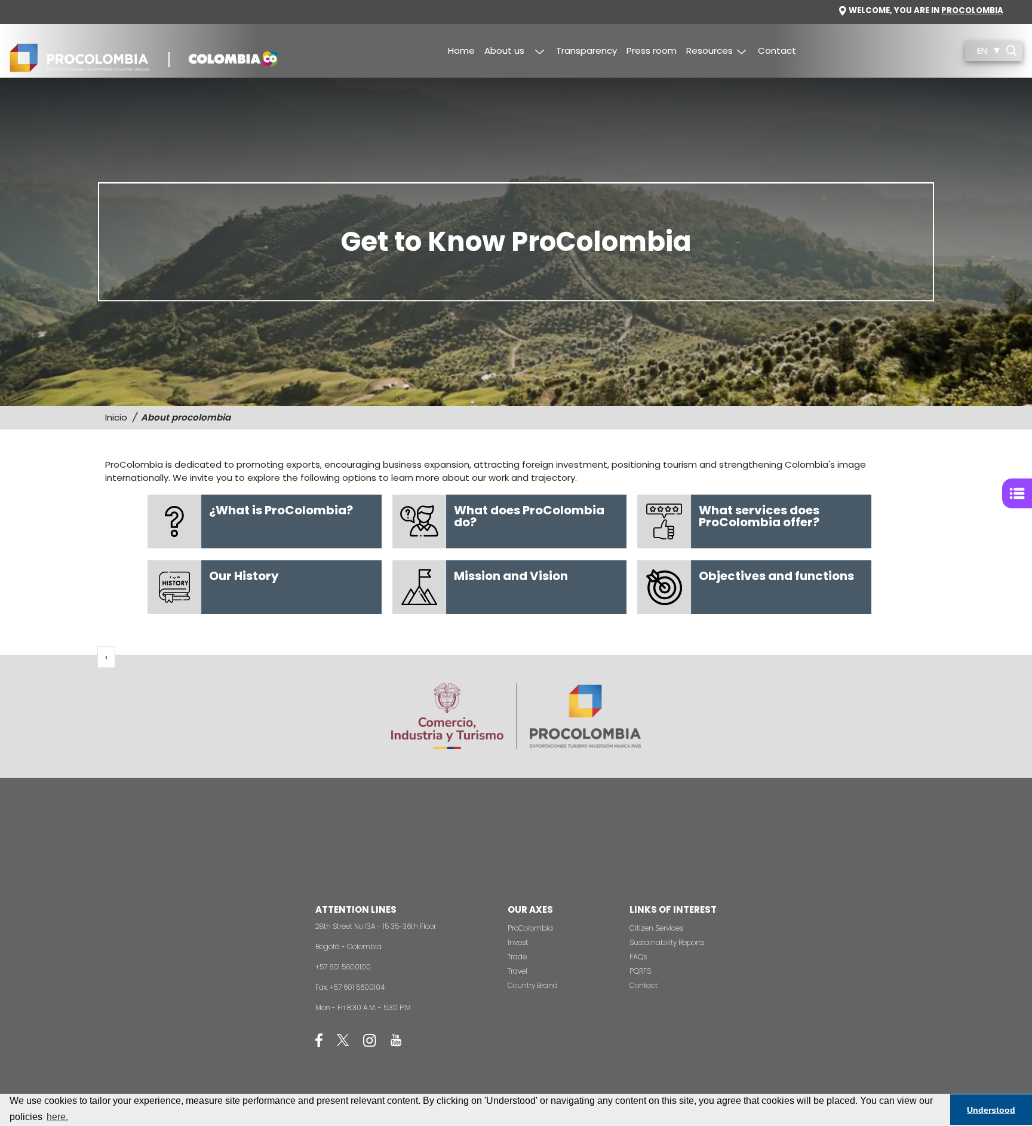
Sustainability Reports (666, 942)
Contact (777, 50)
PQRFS (640, 971)
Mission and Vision (511, 575)
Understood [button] (991, 1110)
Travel (517, 971)
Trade (517, 957)
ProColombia (530, 928)
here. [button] (57, 1117)
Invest (518, 942)
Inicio (116, 417)
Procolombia (972, 10)
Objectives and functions (776, 575)
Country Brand (533, 985)
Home (461, 50)
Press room (651, 50)
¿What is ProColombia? (281, 510)
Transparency (586, 50)
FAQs (638, 957)
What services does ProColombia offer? (759, 516)
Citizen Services (656, 928)
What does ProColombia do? (529, 516)
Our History (244, 575)
